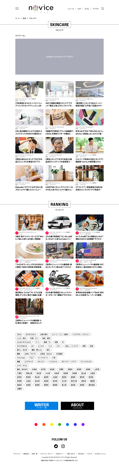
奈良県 (56, 373)
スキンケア (40, 361)
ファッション (21, 357)
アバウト (96, 9)
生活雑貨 (59, 354)
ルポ (79, 9)
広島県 (55, 377)
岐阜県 (19, 377)
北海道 (34, 369)
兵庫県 (88, 369)
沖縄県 (19, 389)
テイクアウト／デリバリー (81, 334)
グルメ (19, 334)
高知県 (73, 385)
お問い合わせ (71, 453)
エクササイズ (28, 361)
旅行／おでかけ (22, 369)
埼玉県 (39, 373)
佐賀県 (79, 369)
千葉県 (19, 373)
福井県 (83, 381)
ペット (50, 346)
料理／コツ (34, 338)
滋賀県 (46, 381)
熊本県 (55, 381)
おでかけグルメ (31, 334)
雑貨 (18, 354)
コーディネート (43, 357)
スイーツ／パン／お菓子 (60, 334)
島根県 (46, 377)
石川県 (64, 381)
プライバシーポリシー (46, 453)
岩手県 (43, 369)
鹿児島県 (92, 385)
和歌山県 (29, 373)
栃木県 (37, 381)
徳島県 (64, 377)
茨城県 (28, 385)
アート (37, 342)
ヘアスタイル (53, 361)
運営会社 (26, 453)
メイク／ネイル (22, 365)
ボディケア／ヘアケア (69, 361)
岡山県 (37, 377)
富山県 (83, 373)
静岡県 (55, 385)
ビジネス (41, 346)
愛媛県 (73, 377)
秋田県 (52, 369)
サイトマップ (16, 453)
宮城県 (65, 373)
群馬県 (28, 377)
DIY (32, 346)
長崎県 (37, 385)
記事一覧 (34, 453)
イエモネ (89, 453)
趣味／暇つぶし (37, 350)
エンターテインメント (24, 342)
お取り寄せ (44, 334)
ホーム (17, 18)
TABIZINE (81, 453)
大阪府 (28, 381)
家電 (91, 346)
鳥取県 (82, 385)
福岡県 (92, 381)
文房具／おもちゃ (46, 354)
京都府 (70, 369)
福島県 (19, 385)
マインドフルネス (86, 361)
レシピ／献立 (21, 338)
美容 (24, 18)
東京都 (19, 381)
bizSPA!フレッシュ (100, 453)
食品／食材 (46, 338)
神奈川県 (74, 381)
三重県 (61, 369)
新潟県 (91, 377)
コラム (86, 9)
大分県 (47, 373)
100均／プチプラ (30, 354)
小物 (53, 357)
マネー (58, 346)
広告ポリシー (60, 453)
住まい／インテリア (71, 346)
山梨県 (92, 373)
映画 (56, 342)
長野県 (46, 385)
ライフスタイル (22, 346)
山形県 (97, 369)
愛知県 (82, 377)
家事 (84, 346)
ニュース (71, 9)
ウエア (31, 357)
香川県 (64, 385)
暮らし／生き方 (22, 350)
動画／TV (47, 342)
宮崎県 (74, 373)
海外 (48, 350)
